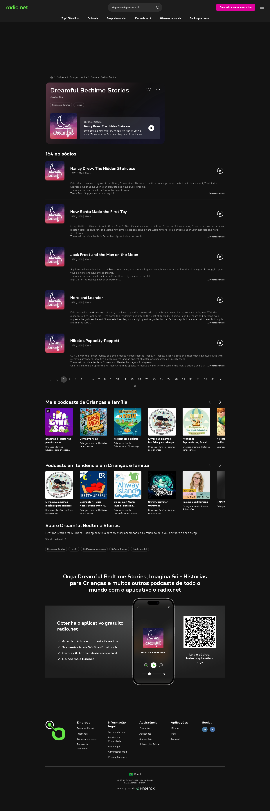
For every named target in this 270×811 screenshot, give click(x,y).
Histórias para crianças (94, 549)
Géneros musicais (170, 18)
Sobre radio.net (85, 728)
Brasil (137, 774)
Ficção (79, 105)
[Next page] (220, 380)
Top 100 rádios (70, 18)
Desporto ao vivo (116, 18)
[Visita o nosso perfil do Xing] (212, 729)
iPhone (175, 728)
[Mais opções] (158, 89)
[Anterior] (209, 400)
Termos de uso (116, 732)
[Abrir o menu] (262, 7)
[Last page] (135, 386)
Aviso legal (114, 746)
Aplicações (145, 734)
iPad (173, 734)
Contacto (144, 728)
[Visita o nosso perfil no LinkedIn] (204, 729)
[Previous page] (57, 380)
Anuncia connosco (87, 739)
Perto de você (143, 18)
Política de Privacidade (114, 739)
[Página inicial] (51, 77)
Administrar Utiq (117, 752)
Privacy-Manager (117, 757)
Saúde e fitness (119, 549)
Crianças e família (61, 105)
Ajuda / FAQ (145, 739)
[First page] (50, 380)
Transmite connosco (82, 746)
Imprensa (82, 734)
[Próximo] (220, 400)
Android (175, 739)
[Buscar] (158, 7)
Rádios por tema (199, 18)
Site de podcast (54, 539)
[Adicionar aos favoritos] (149, 89)
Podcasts (92, 18)
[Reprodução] (151, 128)
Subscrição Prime (149, 744)
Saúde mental (140, 549)
